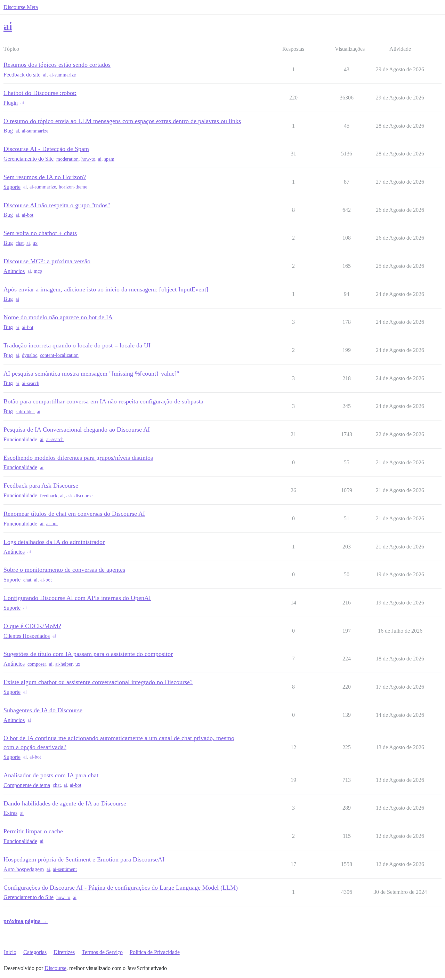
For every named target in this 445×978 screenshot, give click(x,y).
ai (45, 75)
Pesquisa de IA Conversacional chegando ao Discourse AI (76, 429)
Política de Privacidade (155, 952)
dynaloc (29, 355)
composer (36, 664)
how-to (88, 159)
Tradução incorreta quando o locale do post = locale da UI (77, 345)
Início (10, 952)
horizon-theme (73, 187)
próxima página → (25, 921)
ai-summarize (62, 75)
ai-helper (64, 664)
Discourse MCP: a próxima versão (46, 261)
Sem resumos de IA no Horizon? (44, 177)
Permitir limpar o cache (33, 831)
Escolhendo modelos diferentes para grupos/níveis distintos (78, 457)
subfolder (25, 411)
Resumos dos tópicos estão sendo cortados (57, 64)
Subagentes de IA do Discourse (42, 710)
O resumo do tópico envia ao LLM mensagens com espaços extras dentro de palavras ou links (122, 121)
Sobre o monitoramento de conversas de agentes (64, 569)
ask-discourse (79, 495)
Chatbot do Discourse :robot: (39, 92)
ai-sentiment (65, 869)
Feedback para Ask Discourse (40, 485)
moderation (67, 159)
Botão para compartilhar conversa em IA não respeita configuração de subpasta (103, 401)
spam (109, 159)
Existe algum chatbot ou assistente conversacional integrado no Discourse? (98, 682)
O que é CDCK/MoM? (32, 626)
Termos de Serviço (102, 952)
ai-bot (27, 215)
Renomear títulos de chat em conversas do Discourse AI (74, 513)
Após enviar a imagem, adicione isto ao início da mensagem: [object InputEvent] (105, 289)
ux (35, 243)
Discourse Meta (20, 7)
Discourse (55, 968)
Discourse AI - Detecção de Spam (46, 148)
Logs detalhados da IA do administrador (54, 541)
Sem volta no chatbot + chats (40, 233)
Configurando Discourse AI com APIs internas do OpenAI (77, 597)
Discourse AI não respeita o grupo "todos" (56, 205)
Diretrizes (64, 952)
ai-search (30, 383)
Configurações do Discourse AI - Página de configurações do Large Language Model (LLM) (120, 887)
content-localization (59, 355)
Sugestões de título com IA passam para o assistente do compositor (88, 653)
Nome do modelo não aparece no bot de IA (58, 317)
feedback (48, 495)
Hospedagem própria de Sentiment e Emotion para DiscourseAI (83, 859)
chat (20, 243)
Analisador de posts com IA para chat (50, 775)
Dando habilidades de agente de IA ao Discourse (64, 803)
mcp (38, 271)
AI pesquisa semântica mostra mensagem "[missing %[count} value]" (91, 373)
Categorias (35, 952)
